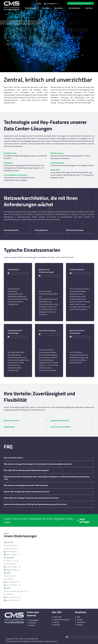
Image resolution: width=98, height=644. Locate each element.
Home (6, 22)
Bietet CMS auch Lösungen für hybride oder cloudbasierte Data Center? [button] (31, 498)
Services (32, 625)
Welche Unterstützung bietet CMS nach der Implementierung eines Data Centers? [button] (35, 504)
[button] (52, 3)
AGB (78, 617)
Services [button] (45, 8)
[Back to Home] (12, 5)
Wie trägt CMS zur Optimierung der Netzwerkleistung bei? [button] (26, 470)
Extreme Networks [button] (11, 230)
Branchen (32, 622)
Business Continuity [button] (11, 420)
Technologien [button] (30, 8)
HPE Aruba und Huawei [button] (75, 230)
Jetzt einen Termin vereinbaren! (80, 3)
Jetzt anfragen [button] (84, 520)
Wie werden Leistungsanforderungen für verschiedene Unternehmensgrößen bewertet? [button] (38, 464)
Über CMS (57, 617)
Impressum (81, 622)
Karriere (89, 8)
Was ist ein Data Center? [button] (13, 457)
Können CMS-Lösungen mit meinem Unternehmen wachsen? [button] (27, 491)
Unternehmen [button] (74, 8)
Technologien (15, 22)
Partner (57, 622)
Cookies (79, 624)
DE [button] (40, 3)
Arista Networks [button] (41, 230)
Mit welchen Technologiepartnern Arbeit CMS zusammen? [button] (26, 485)
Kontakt (57, 624)
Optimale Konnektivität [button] (59, 420)
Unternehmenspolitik (61, 619)
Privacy (79, 619)
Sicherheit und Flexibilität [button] (60, 427)
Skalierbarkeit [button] (9, 427)
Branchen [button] (59, 8)
